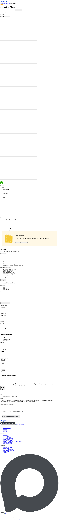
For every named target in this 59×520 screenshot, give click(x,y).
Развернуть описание (5, 303)
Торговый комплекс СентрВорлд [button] (9, 264)
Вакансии (5, 430)
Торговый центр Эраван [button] (7, 258)
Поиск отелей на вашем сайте (8, 450)
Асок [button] (4, 287)
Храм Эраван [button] (5, 257)
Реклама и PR (5, 452)
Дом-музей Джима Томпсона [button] (8, 269)
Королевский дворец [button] (7, 275)
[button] (29, 29)
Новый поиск (13, 3)
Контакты (5, 429)
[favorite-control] (1, 16)
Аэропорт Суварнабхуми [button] (8, 283)
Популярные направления (8, 438)
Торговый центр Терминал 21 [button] (8, 255)
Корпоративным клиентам (8, 449)
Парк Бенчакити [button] (6, 262)
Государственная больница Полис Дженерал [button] (11, 265)
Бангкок (14, 411)
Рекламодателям (6, 451)
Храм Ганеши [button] (5, 263)
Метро (2, 285)
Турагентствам (6, 448)
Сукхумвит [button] (5, 288)
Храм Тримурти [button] (6, 261)
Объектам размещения (7, 447)
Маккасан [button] (5, 289)
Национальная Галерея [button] (7, 274)
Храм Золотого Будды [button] (7, 270)
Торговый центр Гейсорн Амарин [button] (9, 256)
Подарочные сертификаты (8, 443)
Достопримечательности (5, 267)
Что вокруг (3, 253)
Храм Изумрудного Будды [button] (8, 273)
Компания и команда (7, 428)
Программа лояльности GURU (9, 442)
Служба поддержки (6, 436)
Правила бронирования (7, 440)
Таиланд (9, 411)
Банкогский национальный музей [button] (9, 276)
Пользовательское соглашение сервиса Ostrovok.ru (13, 441)
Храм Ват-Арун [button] (6, 277)
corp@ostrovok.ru (45, 406)
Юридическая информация (8, 439)
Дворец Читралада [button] (6, 271)
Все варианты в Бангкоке (5, 3)
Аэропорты (3, 280)
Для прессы (5, 431)
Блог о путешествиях (7, 437)
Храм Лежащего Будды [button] (7, 272)
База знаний (5, 435)
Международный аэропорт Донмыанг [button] (10, 282)
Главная (4, 411)
